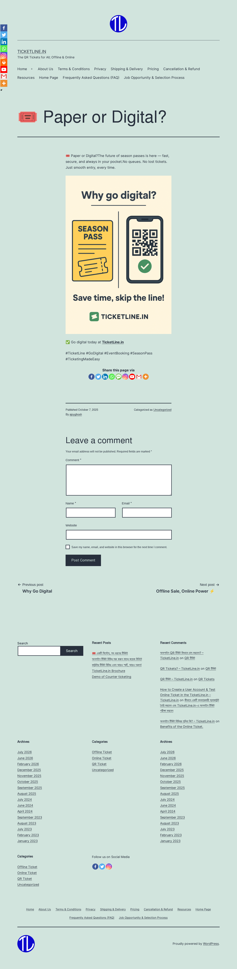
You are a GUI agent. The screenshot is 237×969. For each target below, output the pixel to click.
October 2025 (27, 781)
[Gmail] (139, 377)
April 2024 (25, 811)
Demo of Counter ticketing (111, 677)
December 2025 (29, 770)
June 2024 (25, 805)
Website (71, 525)
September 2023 (29, 817)
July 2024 (24, 799)
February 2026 (28, 764)
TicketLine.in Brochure (108, 671)
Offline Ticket (102, 752)
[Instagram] (125, 377)
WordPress (211, 943)
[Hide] (1, 90)
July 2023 (24, 829)
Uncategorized (162, 410)
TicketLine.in (31, 51)
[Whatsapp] (112, 377)
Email (127, 503)
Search (22, 643)
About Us (45, 69)
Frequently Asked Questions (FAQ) (91, 78)
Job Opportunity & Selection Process (154, 78)
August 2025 (26, 793)
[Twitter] (98, 377)
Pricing (153, 69)
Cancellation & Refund (181, 69)
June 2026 (25, 758)
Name (71, 503)
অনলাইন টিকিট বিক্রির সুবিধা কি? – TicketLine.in (187, 721)
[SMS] (119, 377)
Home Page (48, 78)
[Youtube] (132, 377)
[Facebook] (91, 377)
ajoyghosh (76, 414)
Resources (26, 78)
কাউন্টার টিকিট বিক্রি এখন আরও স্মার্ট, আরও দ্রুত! (117, 665)
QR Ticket (99, 764)
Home (22, 69)
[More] (146, 377)
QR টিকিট (189, 658)
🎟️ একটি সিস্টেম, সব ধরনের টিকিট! (110, 653)
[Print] (3, 62)
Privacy (100, 69)
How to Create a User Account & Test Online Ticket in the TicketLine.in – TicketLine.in (187, 695)
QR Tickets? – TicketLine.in (180, 668)
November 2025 (29, 776)
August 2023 (26, 823)
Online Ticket (101, 758)
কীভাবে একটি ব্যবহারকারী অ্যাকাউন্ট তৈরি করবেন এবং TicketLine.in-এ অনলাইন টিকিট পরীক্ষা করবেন (189, 705)
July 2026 (24, 752)
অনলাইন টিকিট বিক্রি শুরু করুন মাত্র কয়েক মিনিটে (117, 659)
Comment (73, 460)
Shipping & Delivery (127, 69)
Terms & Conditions (74, 69)
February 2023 (28, 835)
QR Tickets (206, 679)
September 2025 (29, 788)
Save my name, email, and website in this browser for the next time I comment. (119, 547)
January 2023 (27, 841)
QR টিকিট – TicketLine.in (176, 679)
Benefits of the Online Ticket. (181, 726)
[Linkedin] (105, 377)
